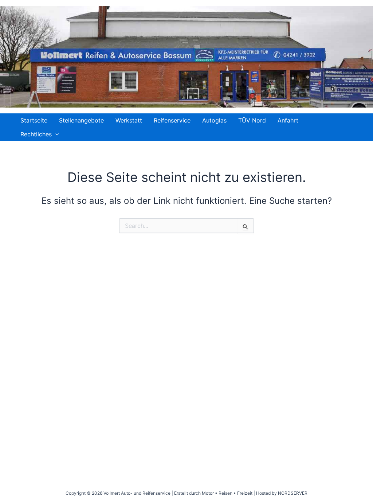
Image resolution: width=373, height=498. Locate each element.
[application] (55, 134)
